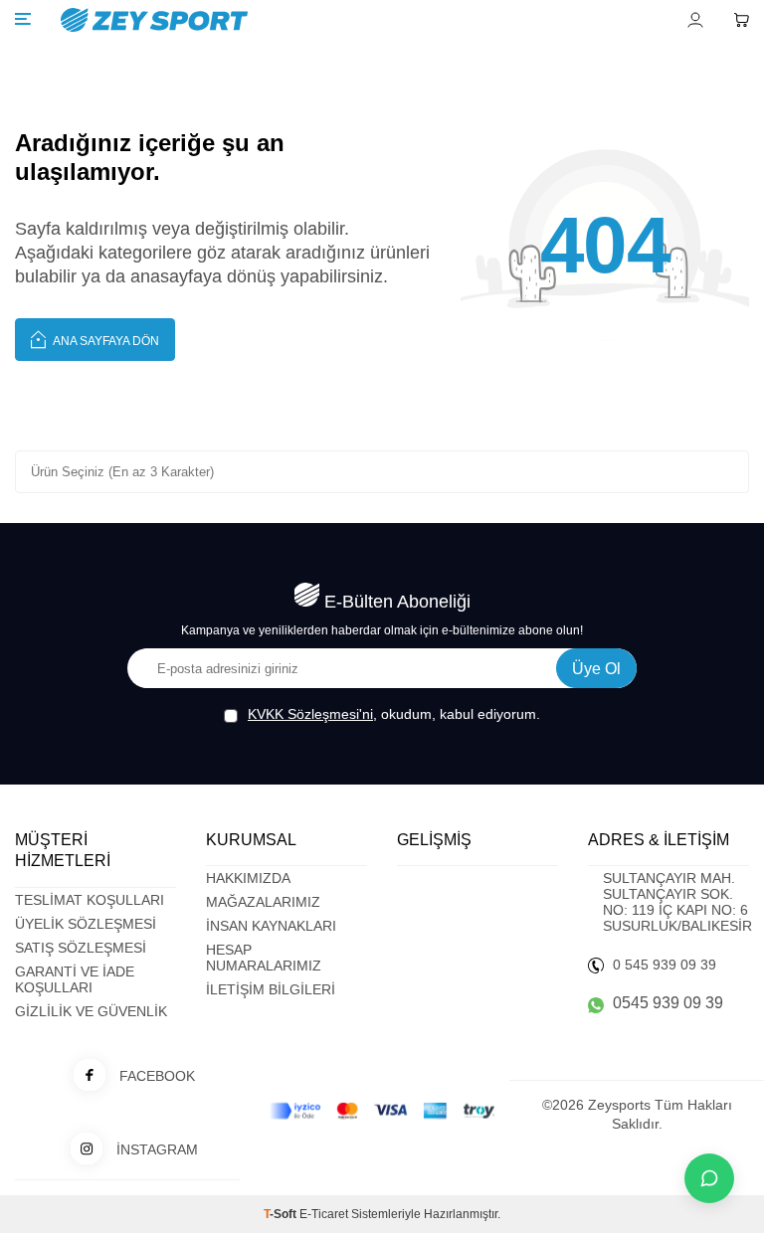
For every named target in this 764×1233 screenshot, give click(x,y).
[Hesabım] (695, 20)
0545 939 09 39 (668, 1002)
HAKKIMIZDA (248, 878)
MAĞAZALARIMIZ (263, 902)
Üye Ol (596, 668)
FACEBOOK (157, 1076)
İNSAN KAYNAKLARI (271, 926)
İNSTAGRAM (157, 1149)
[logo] (265, 20)
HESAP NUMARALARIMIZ (263, 957)
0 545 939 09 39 (664, 964)
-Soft (281, 1214)
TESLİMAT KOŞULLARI (89, 900)
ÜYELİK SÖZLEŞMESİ (85, 924)
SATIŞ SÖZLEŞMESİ (80, 948)
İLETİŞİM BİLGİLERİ (270, 989)
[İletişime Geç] (709, 1178)
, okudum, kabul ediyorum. (394, 714)
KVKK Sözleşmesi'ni (310, 714)
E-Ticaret (323, 1214)
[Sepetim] (741, 20)
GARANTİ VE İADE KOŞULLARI (74, 979)
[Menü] (23, 18)
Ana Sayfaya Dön (105, 341)
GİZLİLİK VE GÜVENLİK (91, 1011)
